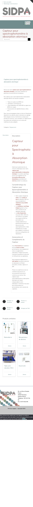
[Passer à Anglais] (27, 24)
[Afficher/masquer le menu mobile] (29, 18)
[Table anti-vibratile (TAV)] (9, 356)
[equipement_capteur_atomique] (16, 60)
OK (24, 419)
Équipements (13, 127)
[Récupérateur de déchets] (24, 328)
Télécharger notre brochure (11, 3)
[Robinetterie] (9, 328)
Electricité (22, 366)
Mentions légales (12, 408)
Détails (9, 346)
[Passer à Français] (27, 22)
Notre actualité (7, 2)
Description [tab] (6, 135)
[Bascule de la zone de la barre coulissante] (31, 1)
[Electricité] (24, 356)
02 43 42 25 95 (24, 401)
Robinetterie (8, 337)
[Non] (26, 419)
